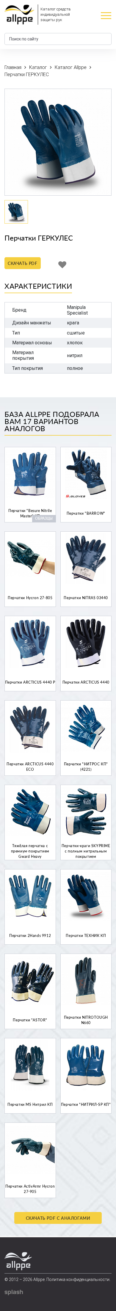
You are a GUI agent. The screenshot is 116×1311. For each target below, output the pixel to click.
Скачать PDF (22, 263)
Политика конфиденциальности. (78, 1279)
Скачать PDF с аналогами (58, 1218)
